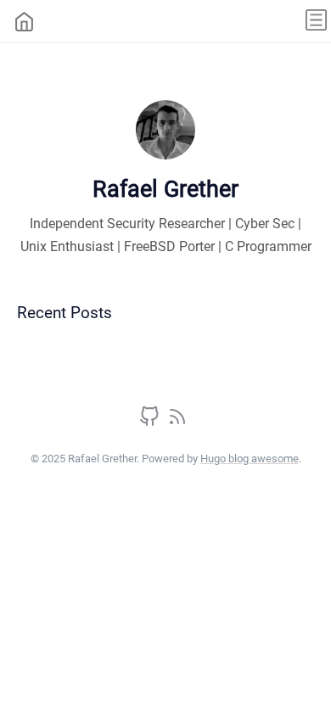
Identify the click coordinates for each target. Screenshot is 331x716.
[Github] (151, 422)
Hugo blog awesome (249, 458)
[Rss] (177, 422)
